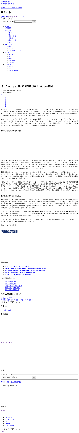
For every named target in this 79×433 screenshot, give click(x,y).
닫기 (23, 17)
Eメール (7, 423)
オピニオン (8, 44)
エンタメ (8, 52)
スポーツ (11, 42)
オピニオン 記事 (6, 298)
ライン (7, 421)
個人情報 (19, 382)
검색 (34, 21)
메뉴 (4, 431)
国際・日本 (12, 36)
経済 (10, 34)
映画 (10, 58)
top (2, 431)
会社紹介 (4, 382)
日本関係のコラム (14, 50)
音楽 (10, 56)
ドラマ (10, 54)
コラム (10, 48)
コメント (11, 68)
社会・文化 (12, 40)
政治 (10, 32)
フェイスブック (10, 419)
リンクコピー (9, 425)
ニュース (8, 30)
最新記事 (8, 28)
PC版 (14, 382)
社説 (10, 46)
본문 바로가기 (5, 2)
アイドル (11, 60)
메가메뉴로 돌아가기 (14, 17)
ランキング (8, 64)
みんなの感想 (13, 70)
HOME (7, 26)
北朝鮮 (10, 38)
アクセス (11, 66)
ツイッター (8, 417)
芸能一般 (11, 62)
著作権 (9, 382)
